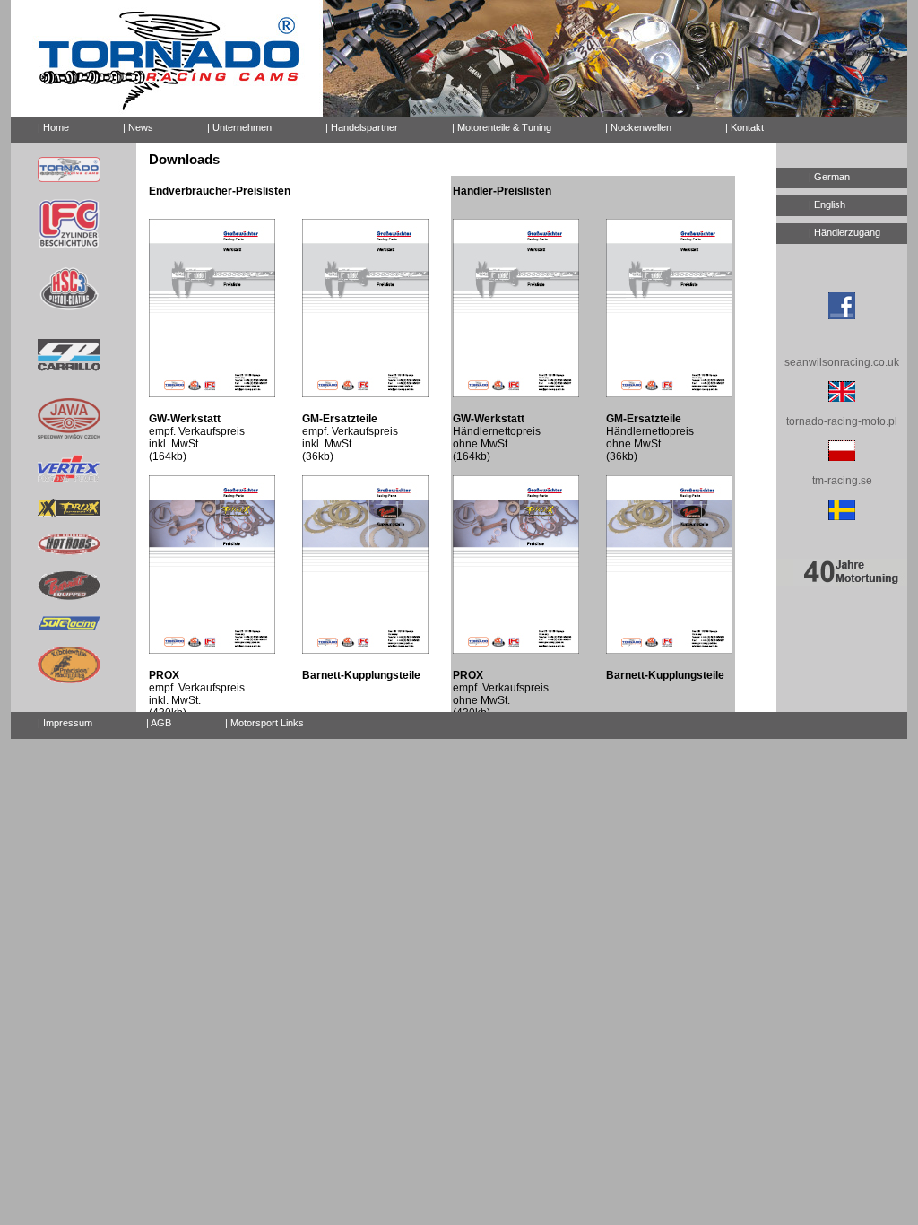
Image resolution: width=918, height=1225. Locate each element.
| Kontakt (744, 127)
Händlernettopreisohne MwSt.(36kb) (650, 438)
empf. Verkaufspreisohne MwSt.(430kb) (501, 694)
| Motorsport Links (264, 722)
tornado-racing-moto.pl (841, 421)
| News (138, 127)
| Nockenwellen (638, 127)
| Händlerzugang (844, 232)
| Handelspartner (361, 127)
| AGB (158, 722)
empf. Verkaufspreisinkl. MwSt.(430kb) (197, 694)
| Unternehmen (239, 127)
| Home (53, 127)
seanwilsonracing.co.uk (841, 362)
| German (829, 176)
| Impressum (65, 722)
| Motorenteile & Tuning (501, 127)
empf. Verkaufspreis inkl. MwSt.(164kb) (197, 438)
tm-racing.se (842, 480)
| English (827, 204)
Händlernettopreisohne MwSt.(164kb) (497, 438)
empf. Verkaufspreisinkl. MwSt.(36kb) (350, 438)
